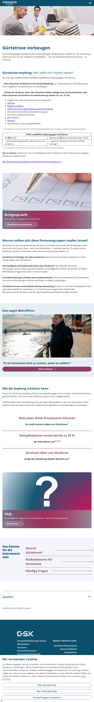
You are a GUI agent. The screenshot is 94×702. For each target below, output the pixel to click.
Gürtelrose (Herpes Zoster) (65, 645)
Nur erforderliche (47, 691)
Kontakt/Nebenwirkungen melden (31, 641)
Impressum (22, 647)
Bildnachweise (23, 644)
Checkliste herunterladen (19, 224)
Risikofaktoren (70, 652)
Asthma (11, 103)
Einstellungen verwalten (47, 697)
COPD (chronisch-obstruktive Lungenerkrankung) (30, 109)
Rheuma (11, 120)
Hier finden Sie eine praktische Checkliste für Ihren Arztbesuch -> (32, 161)
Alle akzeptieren (47, 685)
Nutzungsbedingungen (27, 650)
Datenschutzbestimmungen (29, 654)
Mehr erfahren (45, 369)
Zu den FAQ (12, 523)
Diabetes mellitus (15, 106)
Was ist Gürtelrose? (68, 649)
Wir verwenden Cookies (19, 659)
